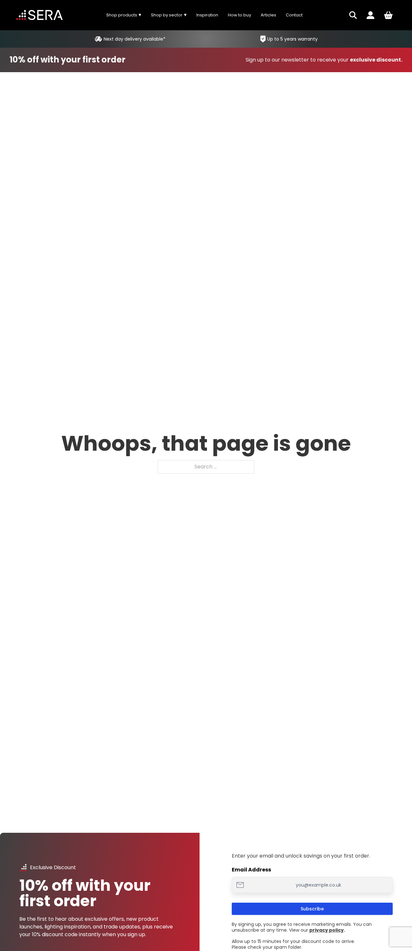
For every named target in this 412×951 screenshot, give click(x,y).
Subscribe (312, 909)
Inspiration (207, 15)
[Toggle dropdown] (353, 15)
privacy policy (326, 930)
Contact (294, 15)
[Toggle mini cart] (388, 15)
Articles (268, 15)
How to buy (239, 15)
